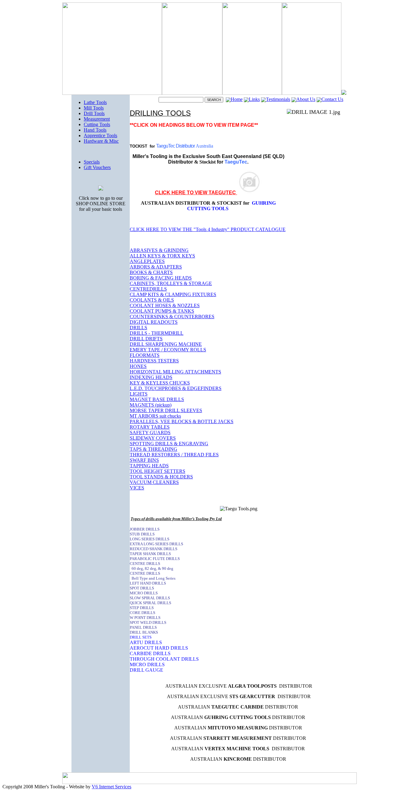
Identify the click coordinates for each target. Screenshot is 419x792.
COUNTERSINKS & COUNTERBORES (172, 316)
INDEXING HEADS (151, 377)
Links (254, 99)
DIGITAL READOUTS (154, 322)
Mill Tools (94, 107)
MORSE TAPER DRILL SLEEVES (166, 410)
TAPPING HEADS (149, 465)
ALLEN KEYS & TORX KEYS (162, 255)
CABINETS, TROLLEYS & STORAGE (171, 283)
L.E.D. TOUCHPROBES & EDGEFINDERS (175, 388)
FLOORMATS (145, 355)
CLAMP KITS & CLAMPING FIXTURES (173, 294)
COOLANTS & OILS (152, 300)
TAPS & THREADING (153, 449)
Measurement (97, 119)
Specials (92, 161)
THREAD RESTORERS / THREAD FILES (174, 454)
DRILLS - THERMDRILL (156, 333)
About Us (305, 99)
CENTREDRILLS (148, 289)
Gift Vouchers (97, 167)
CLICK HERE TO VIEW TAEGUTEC (196, 192)
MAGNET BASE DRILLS (157, 399)
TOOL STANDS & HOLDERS (161, 476)
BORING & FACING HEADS (161, 277)
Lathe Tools (95, 102)
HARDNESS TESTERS (154, 360)
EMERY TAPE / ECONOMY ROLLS (168, 349)
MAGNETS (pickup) (150, 405)
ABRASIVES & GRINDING (159, 250)
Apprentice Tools (100, 135)
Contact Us (332, 99)
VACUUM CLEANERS (154, 482)
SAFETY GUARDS (150, 432)
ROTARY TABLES (150, 427)
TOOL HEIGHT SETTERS (157, 471)
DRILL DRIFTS (146, 338)
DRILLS (138, 327)
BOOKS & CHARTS (151, 272)
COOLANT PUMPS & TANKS (162, 311)
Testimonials (278, 99)
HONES (138, 366)
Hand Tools (95, 130)
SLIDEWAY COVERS (153, 438)
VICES (137, 487)
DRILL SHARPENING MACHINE (166, 344)
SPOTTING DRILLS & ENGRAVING (169, 443)
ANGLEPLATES (147, 261)
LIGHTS (139, 393)
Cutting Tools (97, 124)
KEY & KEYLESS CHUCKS (160, 382)
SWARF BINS (144, 460)
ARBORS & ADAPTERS (156, 266)
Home (237, 99)
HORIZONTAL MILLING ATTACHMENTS (175, 371)
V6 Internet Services (111, 786)
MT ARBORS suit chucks (155, 416)
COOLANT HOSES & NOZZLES (165, 305)
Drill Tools (94, 113)
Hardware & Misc (101, 141)
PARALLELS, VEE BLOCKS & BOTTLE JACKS (181, 421)
